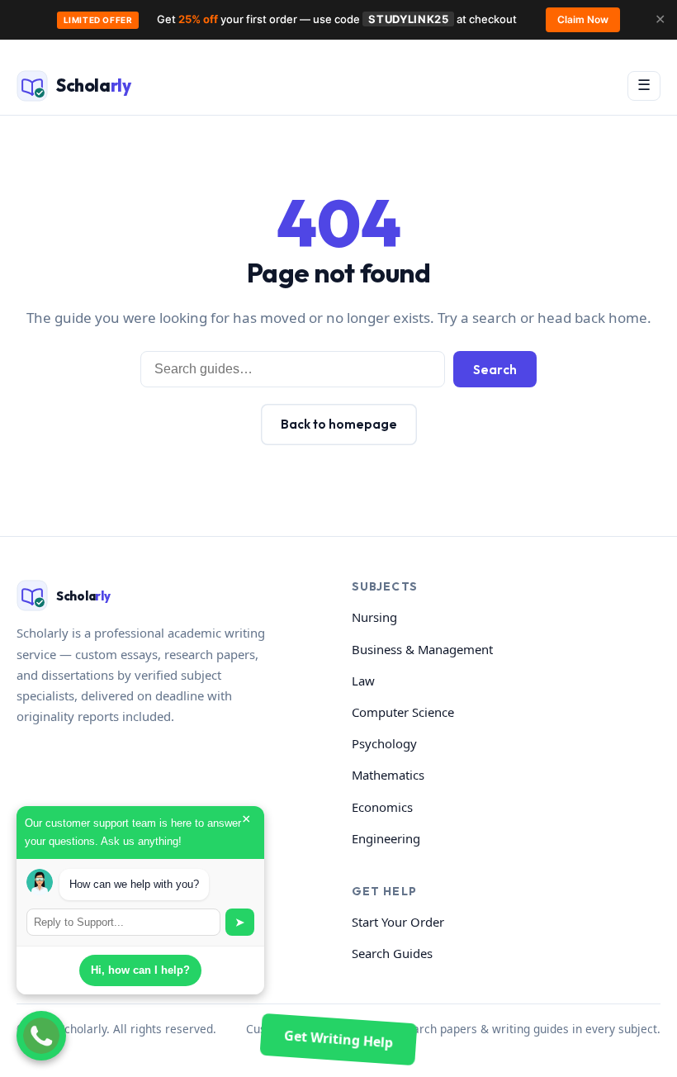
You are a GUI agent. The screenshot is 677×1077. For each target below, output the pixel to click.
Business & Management (422, 649)
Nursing (374, 617)
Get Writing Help (338, 1038)
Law (363, 680)
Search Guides (392, 953)
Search (495, 369)
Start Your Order (398, 921)
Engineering (386, 838)
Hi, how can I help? (140, 970)
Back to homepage (339, 424)
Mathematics (388, 774)
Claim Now (582, 19)
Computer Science (403, 712)
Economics (382, 807)
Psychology (384, 743)
